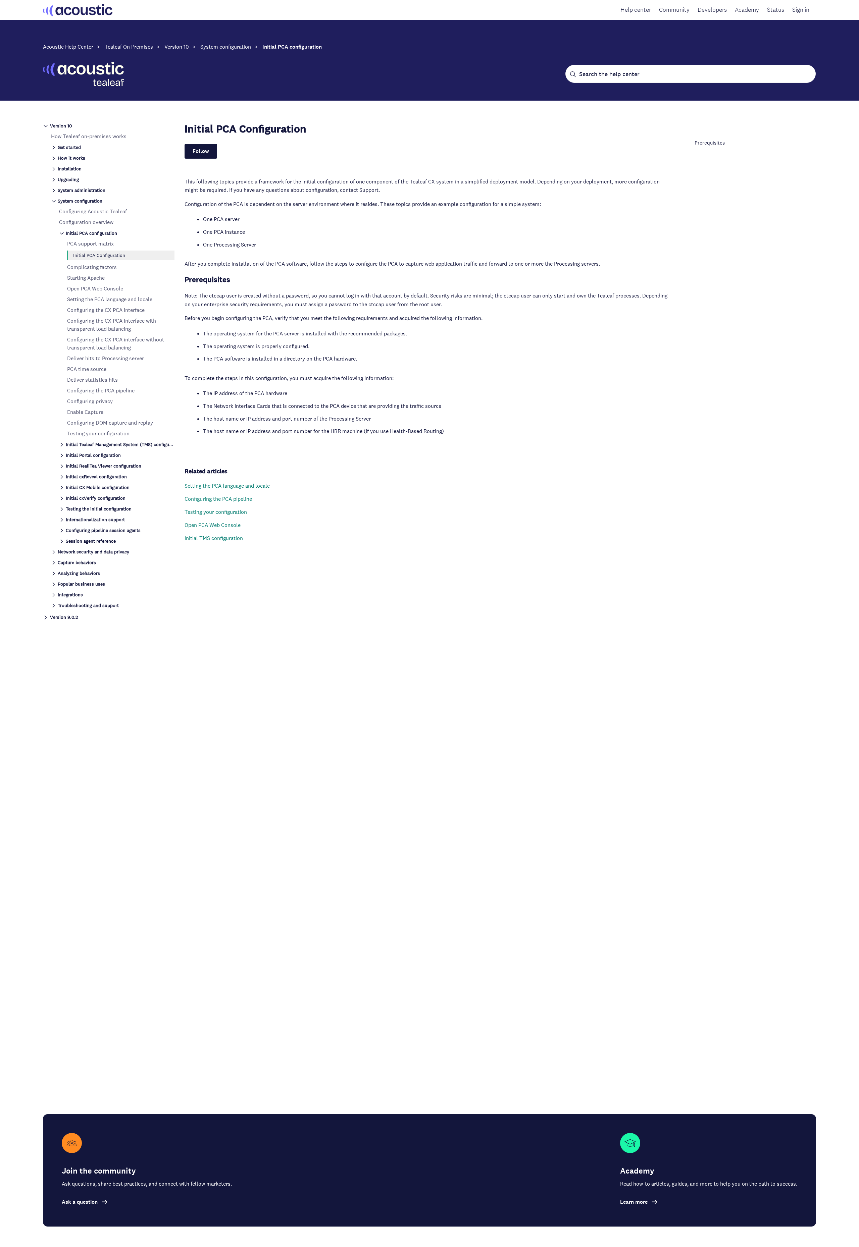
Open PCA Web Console (95, 288)
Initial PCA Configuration (99, 255)
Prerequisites (710, 143)
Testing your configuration (98, 433)
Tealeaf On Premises (129, 46)
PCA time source (86, 369)
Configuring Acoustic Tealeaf (93, 211)
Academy (747, 9)
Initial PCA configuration (292, 46)
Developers (712, 9)
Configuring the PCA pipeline (101, 390)
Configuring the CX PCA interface (106, 310)
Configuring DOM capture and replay (110, 422)
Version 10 (176, 46)
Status (775, 9)
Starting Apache (86, 277)
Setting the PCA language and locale (109, 299)
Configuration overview (86, 222)
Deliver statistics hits (92, 379)
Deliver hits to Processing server (105, 358)
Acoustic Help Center (68, 46)
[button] (108, 125)
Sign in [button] (800, 9)
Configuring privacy (90, 401)
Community (674, 9)
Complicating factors (92, 267)
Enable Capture (85, 412)
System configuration (225, 46)
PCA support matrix (90, 243)
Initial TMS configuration (214, 538)
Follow (201, 151)
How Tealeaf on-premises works (89, 136)
